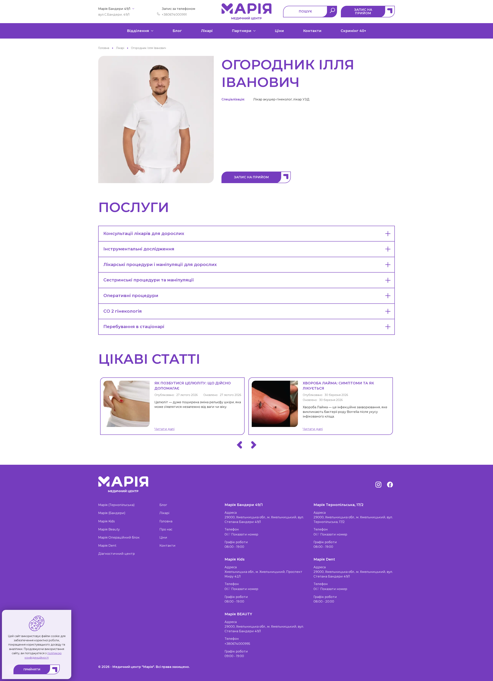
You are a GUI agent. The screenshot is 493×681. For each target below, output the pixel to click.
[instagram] (378, 484)
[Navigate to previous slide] (239, 445)
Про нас (165, 529)
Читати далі (164, 429)
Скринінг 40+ (353, 31)
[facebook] (390, 484)
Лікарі (207, 31)
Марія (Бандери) (111, 513)
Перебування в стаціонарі (133, 326)
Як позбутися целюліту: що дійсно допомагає (192, 386)
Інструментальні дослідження (138, 249)
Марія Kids (106, 521)
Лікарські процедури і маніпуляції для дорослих (160, 264)
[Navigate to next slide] (253, 445)
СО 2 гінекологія (122, 311)
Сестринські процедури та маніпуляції (148, 280)
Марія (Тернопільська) (116, 505)
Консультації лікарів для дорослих (143, 233)
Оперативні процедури (130, 295)
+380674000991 (174, 14)
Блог (177, 31)
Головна (165, 521)
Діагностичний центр (116, 554)
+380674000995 (237, 644)
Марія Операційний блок (119, 537)
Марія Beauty (109, 529)
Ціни (279, 31)
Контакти (312, 31)
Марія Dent (107, 545)
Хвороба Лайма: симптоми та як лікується (338, 386)
